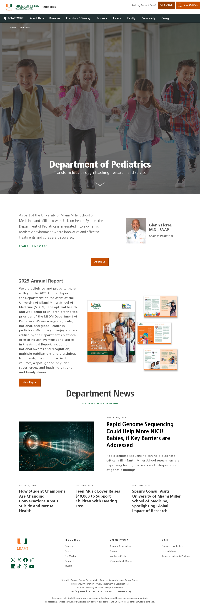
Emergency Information (82, 584)
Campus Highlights (172, 546)
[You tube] (31, 567)
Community (148, 18)
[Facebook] (13, 561)
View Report (30, 382)
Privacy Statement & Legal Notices (112, 584)
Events (117, 18)
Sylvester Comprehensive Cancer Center (119, 580)
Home (13, 28)
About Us (35, 18)
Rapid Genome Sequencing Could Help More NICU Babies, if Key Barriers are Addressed (139, 435)
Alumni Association (120, 546)
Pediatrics (48, 7)
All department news (98, 404)
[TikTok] (20, 567)
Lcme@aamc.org (123, 591)
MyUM (68, 566)
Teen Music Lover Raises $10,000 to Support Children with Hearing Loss (98, 499)
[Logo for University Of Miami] (22, 544)
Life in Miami (169, 551)
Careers (69, 546)
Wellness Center (119, 556)
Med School (188, 5)
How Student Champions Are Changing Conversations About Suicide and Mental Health (42, 501)
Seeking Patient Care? (144, 5)
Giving (165, 18)
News (67, 551)
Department (16, 18)
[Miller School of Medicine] (22, 7)
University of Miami (121, 561)
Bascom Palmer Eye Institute (84, 580)
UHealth (65, 580)
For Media (70, 556)
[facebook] (26, 561)
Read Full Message (33, 246)
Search (168, 5)
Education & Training (78, 18)
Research (102, 18)
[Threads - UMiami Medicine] (26, 567)
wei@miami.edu (146, 602)
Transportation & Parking (176, 556)
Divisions (54, 18)
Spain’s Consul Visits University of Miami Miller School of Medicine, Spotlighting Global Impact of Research (156, 501)
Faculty (131, 18)
